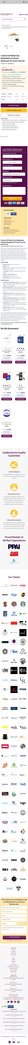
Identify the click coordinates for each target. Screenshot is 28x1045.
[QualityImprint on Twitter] (8, 1002)
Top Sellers (13, 951)
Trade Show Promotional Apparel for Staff (14, 1029)
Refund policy (13, 971)
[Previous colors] (2, 46)
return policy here (11, 232)
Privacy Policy (15, 1036)
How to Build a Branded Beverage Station (14, 1014)
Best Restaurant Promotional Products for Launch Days (13, 1011)
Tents (7, 136)
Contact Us (13, 961)
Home (13, 958)
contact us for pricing (11, 84)
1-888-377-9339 (23, 14)
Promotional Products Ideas (13, 966)
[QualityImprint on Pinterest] (15, 1002)
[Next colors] (25, 46)
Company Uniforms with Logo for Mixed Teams (14, 1025)
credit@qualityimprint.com (18, 997)
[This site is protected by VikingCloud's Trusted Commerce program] (13, 213)
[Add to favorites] (10, 335)
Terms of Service (13, 970)
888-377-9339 (15, 994)
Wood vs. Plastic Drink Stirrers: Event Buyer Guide (13, 1018)
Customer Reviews (13, 968)
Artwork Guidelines (13, 965)
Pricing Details (7, 357)
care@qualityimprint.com (9, 221)
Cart (26, 2)
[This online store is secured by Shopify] (7, 213)
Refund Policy (22, 1036)
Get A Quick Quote (7, 362)
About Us (13, 959)
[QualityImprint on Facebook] (12, 1002)
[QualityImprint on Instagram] (18, 1002)
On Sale (13, 949)
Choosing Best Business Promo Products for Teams (14, 1022)
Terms (13, 1038)
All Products (13, 954)
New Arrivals (13, 953)
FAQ (13, 963)
